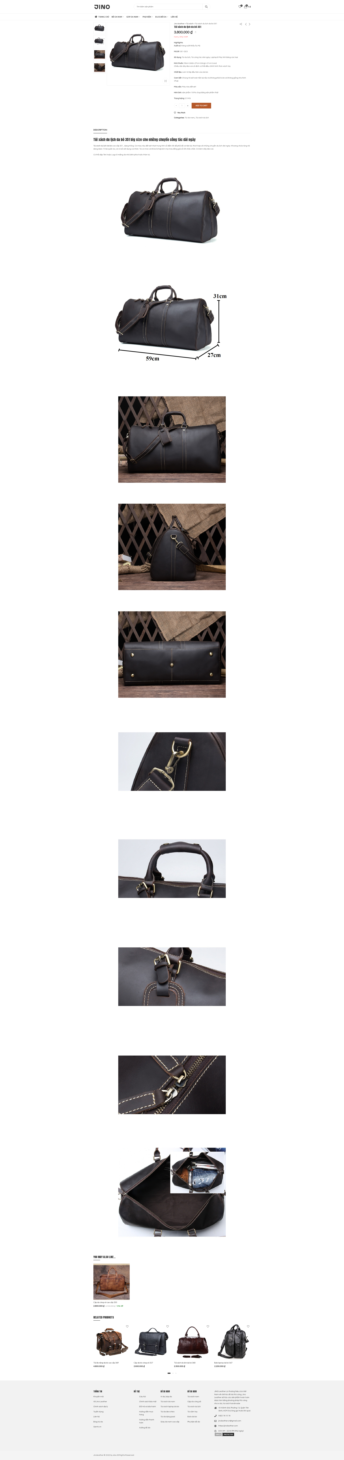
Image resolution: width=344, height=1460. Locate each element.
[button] (168, 1373)
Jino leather (179, 24)
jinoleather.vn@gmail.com (229, 1421)
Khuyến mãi (98, 1397)
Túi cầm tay (192, 1412)
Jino (114, 1455)
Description (100, 130)
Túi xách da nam (168, 1402)
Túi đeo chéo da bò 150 (184, 1363)
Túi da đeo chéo (167, 1412)
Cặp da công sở (194, 1402)
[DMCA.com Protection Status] (224, 1434)
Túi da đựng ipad (168, 1417)
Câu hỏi (142, 1397)
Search (206, 7)
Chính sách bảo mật (147, 1402)
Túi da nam (190, 118)
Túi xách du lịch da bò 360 (104, 1363)
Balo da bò (192, 1417)
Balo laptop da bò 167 (143, 1363)
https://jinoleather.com (228, 1426)
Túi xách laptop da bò (170, 1407)
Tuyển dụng (98, 1412)
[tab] (100, 130)
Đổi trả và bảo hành (147, 1407)
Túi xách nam (193, 1397)
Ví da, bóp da (166, 1397)
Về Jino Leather (100, 1402)
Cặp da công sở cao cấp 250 (105, 1302)
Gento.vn (97, 1427)
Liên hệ (96, 1417)
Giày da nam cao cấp (170, 1422)
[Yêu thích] (127, 1266)
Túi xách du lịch (202, 118)
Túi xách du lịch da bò (102, 146)
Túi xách (189, 24)
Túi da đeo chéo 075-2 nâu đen (227, 1363)
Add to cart (201, 106)
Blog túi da (98, 1422)
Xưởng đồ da (144, 1428)
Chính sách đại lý (100, 1407)
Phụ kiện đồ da (193, 1422)
